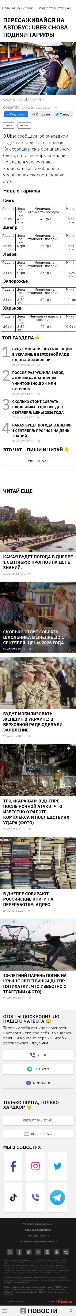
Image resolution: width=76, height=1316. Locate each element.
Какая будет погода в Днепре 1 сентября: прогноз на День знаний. (41, 430)
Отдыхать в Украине (18, 8)
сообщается (24, 149)
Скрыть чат (38, 461)
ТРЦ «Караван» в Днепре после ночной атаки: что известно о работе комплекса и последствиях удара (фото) (36, 811)
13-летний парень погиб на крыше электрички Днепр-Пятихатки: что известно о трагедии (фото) (35, 984)
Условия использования (37, 1223)
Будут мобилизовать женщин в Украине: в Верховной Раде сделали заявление (42, 354)
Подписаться (42, 1134)
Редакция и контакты (38, 1229)
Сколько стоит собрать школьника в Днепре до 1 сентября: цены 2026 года (38, 407)
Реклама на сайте (38, 1235)
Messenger (41, 1083)
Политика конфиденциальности (38, 1241)
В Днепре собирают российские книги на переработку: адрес (28, 899)
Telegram (41, 1069)
